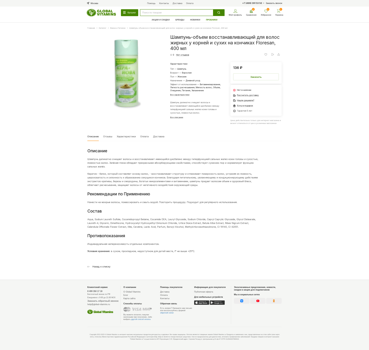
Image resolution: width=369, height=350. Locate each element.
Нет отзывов (182, 55)
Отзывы (107, 136)
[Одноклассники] (274, 301)
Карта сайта (129, 298)
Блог (125, 295)
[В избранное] (266, 54)
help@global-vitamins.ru (98, 304)
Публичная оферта (203, 292)
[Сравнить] (273, 54)
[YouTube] (258, 301)
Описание (93, 136)
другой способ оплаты (141, 319)
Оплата (144, 136)
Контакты (165, 298)
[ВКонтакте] (241, 301)
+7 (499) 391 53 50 (252, 3)
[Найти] (219, 12)
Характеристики (126, 136)
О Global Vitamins (132, 292)
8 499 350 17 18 (94, 291)
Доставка (158, 136)
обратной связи (167, 313)
